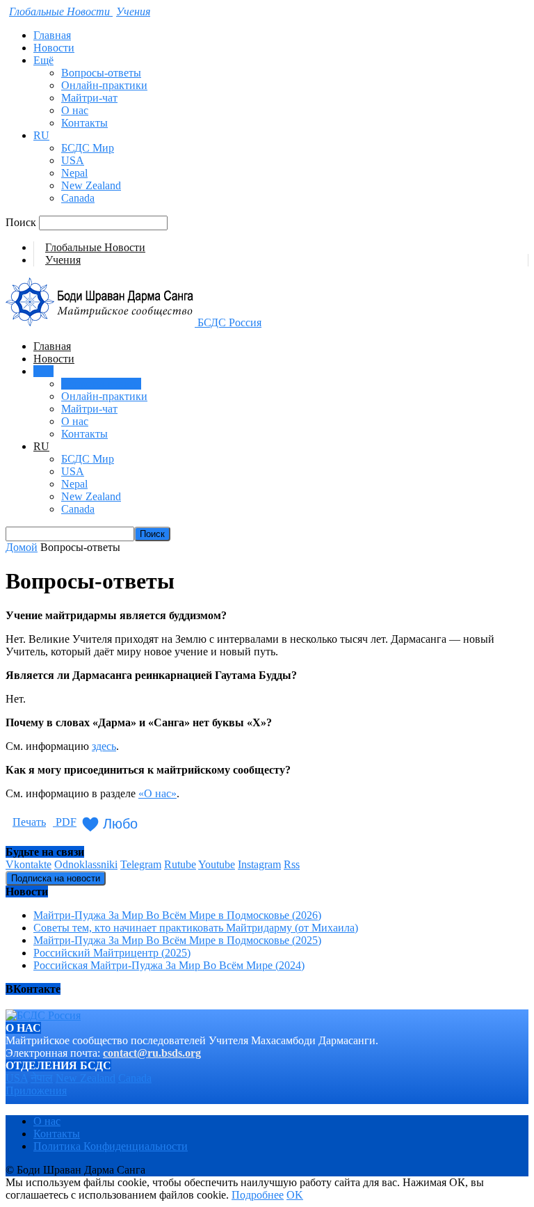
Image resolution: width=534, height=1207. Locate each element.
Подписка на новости (55, 878)
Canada (78, 198)
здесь (104, 746)
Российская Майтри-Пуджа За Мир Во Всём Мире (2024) (169, 965)
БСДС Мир (87, 148)
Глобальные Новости (95, 247)
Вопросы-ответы (101, 73)
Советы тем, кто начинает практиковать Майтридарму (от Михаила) (195, 928)
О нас (74, 110)
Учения (63, 260)
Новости (53, 48)
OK (294, 1195)
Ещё (43, 60)
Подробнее (258, 1195)
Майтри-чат (89, 98)
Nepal (74, 173)
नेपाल (42, 1078)
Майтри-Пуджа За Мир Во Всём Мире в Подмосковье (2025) (177, 940)
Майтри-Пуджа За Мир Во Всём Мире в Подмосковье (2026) (177, 915)
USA (72, 160)
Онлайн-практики (104, 85)
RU (41, 135)
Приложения (36, 1090)
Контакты (84, 123)
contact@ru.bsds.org (152, 1053)
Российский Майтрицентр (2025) (112, 953)
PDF (64, 822)
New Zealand (91, 185)
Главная (52, 35)
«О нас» (157, 793)
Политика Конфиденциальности (110, 1146)
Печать (29, 822)
